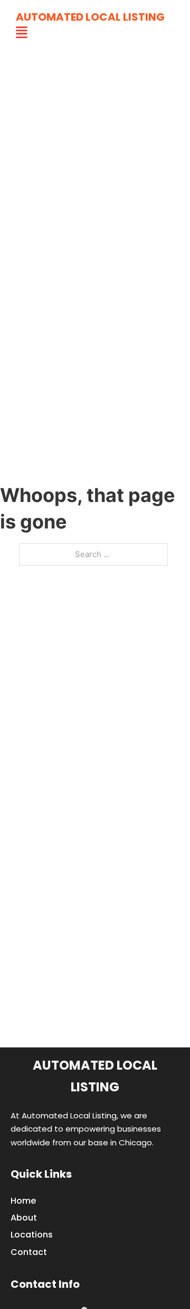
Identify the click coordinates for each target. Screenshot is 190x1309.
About (24, 1218)
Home (23, 1201)
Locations (32, 1235)
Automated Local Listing (90, 17)
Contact (29, 1252)
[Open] (21, 32)
